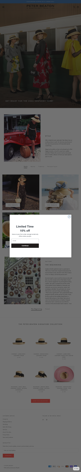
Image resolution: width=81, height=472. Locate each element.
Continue (25, 246)
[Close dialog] (69, 216)
